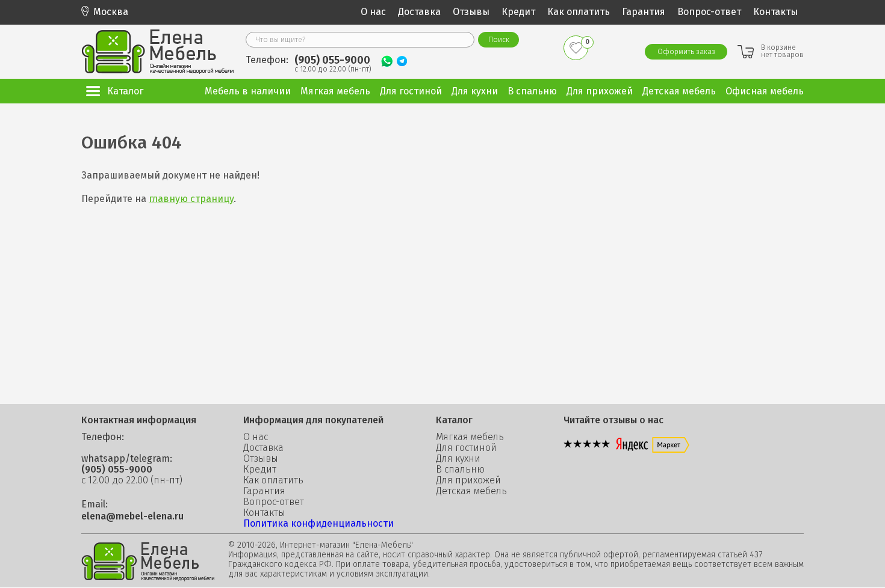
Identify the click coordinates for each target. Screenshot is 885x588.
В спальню (460, 469)
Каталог (125, 91)
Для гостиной (466, 448)
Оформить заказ (686, 51)
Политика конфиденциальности (318, 523)
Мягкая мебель (470, 437)
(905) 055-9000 (332, 60)
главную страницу (191, 198)
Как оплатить (578, 11)
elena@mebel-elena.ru (132, 516)
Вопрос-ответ (709, 11)
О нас (373, 11)
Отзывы (471, 11)
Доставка (419, 11)
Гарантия (643, 11)
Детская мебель (471, 491)
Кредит (518, 11)
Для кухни (458, 459)
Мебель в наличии (248, 91)
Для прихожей (468, 480)
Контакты (775, 11)
